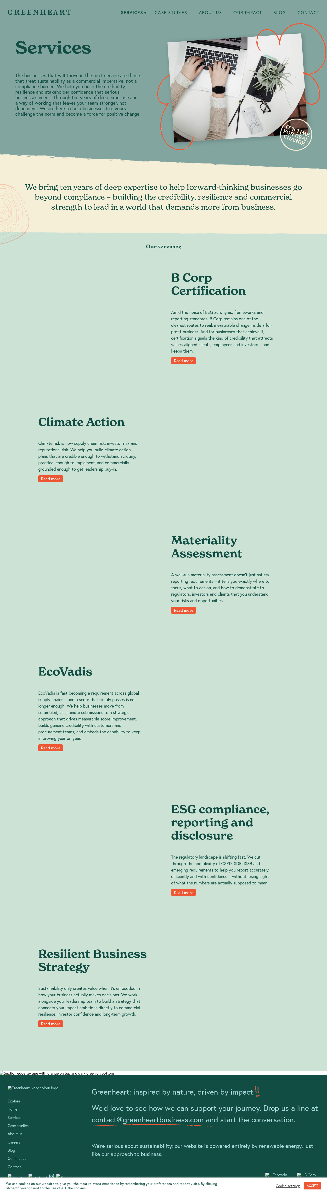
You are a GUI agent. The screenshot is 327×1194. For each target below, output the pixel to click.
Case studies (171, 12)
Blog (279, 12)
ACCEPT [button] (312, 1186)
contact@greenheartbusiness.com (148, 1119)
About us (210, 12)
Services (132, 12)
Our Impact (247, 12)
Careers (14, 1142)
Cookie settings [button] (288, 1186)
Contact (308, 12)
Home (12, 1109)
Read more (183, 360)
